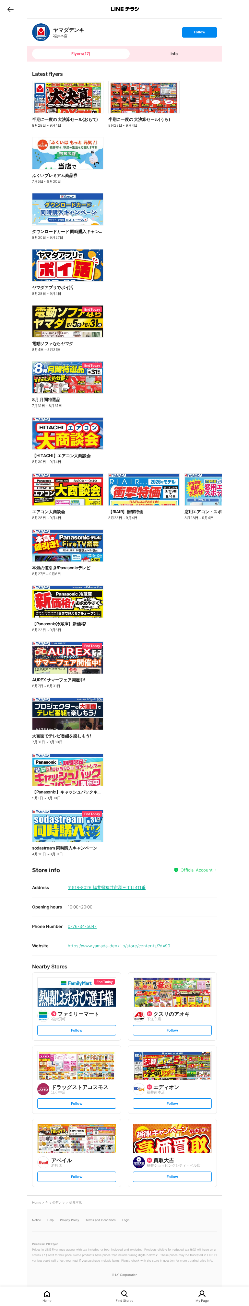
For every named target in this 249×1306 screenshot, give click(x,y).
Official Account (197, 870)
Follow (199, 33)
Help (50, 1220)
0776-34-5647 (82, 926)
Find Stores (124, 1300)
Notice (36, 1220)
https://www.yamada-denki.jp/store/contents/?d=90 (119, 945)
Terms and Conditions (101, 1220)
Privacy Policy (69, 1220)
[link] (41, 32)
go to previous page (10, 9)
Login (125, 1220)
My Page (202, 1300)
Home (47, 1300)
